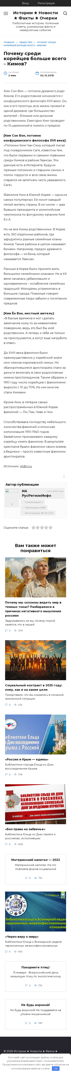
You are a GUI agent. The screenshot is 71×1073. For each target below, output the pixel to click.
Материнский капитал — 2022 (35, 860)
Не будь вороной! (35, 1005)
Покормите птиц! (35, 967)
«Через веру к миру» (22, 936)
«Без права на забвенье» (25, 829)
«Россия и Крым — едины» (26, 759)
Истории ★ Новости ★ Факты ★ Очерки (35, 15)
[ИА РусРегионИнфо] (11, 495)
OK (56, 1068)
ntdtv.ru (26, 466)
